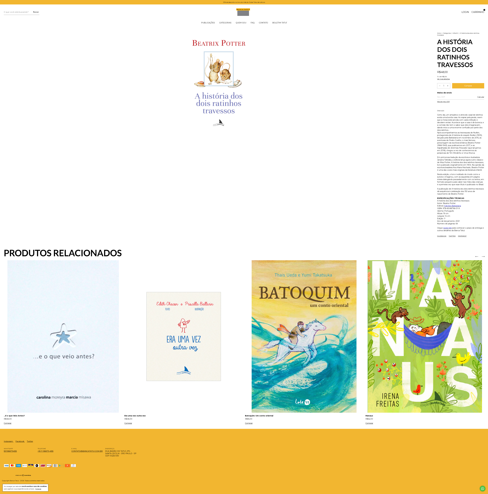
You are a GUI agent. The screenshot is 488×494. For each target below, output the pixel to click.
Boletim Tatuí (279, 23)
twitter (30, 441)
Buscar (36, 12)
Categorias (225, 23)
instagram (8, 441)
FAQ (253, 23)
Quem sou (241, 23)
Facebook (441, 236)
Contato (263, 23)
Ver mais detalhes (443, 79)
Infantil (455, 33)
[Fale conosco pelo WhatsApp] (482, 488)
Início (439, 33)
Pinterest (462, 236)
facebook (20, 441)
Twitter (452, 236)
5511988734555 (10, 451)
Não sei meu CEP (443, 102)
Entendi (38, 489)
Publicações (208, 23)
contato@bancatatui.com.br (87, 451)
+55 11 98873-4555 (45, 451)
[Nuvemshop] (23, 475)
